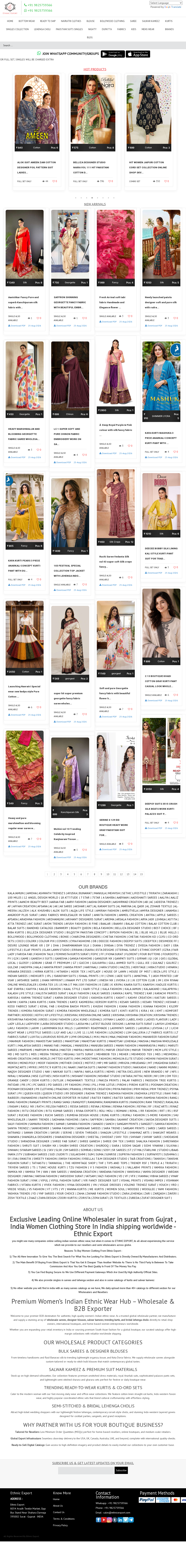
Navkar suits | (63, 1071)
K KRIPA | (117, 984)
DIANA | (98, 945)
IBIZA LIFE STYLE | (165, 971)
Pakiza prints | (110, 1080)
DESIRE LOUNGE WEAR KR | (27, 945)
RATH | (41, 1106)
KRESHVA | (72, 1015)
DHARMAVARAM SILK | (77, 945)
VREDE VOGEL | (18, 1189)
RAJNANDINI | (30, 1097)
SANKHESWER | (41, 1128)
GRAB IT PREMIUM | (59, 963)
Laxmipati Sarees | (124, 1028)
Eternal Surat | (128, 950)
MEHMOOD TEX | (143, 1054)
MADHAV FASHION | (130, 1037)
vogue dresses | (112, 1185)
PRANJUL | (77, 1089)
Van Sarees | (60, 1171)
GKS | (164, 958)
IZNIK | (111, 976)
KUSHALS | (97, 1019)
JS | (57, 984)
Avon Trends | (54, 923)
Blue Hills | (150, 932)
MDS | (35, 1054)
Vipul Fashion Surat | (67, 1180)
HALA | (38, 967)
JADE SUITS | (125, 976)
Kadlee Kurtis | (167, 984)
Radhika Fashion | (122, 1093)
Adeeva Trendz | (166, 902)
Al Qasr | (139, 906)
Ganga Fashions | (82, 958)
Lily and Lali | (64, 1032)
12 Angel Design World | (42, 897)
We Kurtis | (98, 1189)
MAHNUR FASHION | (22, 1041)
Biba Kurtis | (17, 932)
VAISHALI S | (118, 1167)
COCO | (21, 941)
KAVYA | (24, 1002)
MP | (100, 1063)
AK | (57, 906)
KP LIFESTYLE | (55, 1015)
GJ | (151, 958)
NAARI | (73, 1067)
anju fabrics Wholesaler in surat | (67, 915)
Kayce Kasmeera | (82, 1002)
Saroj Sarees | (168, 1128)
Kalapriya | (170, 989)
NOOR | (149, 1076)
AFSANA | (44, 906)
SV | (10, 1158)
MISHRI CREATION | (20, 1058)
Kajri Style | (92, 989)
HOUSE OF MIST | (141, 971)
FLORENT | (132, 954)
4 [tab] (92, 198)
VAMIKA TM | (34, 1171)
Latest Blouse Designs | (108, 1023)
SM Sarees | (72, 1150)
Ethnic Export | (151, 950)
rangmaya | (96, 1102)
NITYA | (139, 1076)
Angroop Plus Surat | (24, 915)
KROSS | (44, 1019)
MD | (11, 1054)
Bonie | (65, 936)
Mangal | (68, 1045)
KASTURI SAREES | (166, 997)
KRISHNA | (119, 1015)
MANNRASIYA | (148, 1045)
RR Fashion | (149, 1111)
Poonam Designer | (22, 1089)
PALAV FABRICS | (133, 1080)
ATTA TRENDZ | (18, 923)
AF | (10, 906)
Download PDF (18, 325)
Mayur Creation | (119, 1050)
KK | (153, 1010)
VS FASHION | (38, 1189)
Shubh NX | (50, 1145)
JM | (161, 980)
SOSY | (107, 1150)
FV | (10, 958)
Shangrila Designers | (38, 1137)
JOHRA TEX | (47, 984)
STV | (21, 1154)
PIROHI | (123, 1084)
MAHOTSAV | (73, 1041)
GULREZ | (172, 963)
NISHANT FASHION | (85, 1076)
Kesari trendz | (154, 1002)
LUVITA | (35, 1037)
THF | (102, 1163)
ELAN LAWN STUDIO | (57, 950)
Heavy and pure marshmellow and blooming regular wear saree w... (24, 823)
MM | (78, 1058)
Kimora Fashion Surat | (39, 1010)
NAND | (153, 1067)
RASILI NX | (28, 1106)
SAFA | (85, 1119)
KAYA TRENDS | (59, 1002)
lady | (174, 1019)
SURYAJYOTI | (155, 1154)
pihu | (87, 1084)
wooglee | (150, 1189)
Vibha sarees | (160, 1176)
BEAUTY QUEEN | (82, 928)
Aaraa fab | (58, 902)
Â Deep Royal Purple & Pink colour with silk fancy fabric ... (115, 430)
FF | (103, 954)
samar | (61, 1124)
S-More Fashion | (160, 1115)
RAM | (140, 1097)
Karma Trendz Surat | (38, 997)
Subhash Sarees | (37, 1154)
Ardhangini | (56, 919)
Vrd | (174, 1185)
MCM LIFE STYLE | (166, 1050)
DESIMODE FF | (169, 941)
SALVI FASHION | (18, 1124)
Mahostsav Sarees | (50, 1041)
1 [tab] (76, 198)
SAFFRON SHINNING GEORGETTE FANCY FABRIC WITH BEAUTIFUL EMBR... (70, 302)
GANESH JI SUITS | (43, 958)
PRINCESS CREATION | (98, 1089)
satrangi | (16, 1132)
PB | (24, 1084)
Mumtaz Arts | (18, 1067)
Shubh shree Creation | (77, 1145)
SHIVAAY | (136, 1137)
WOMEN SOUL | (117, 1189)
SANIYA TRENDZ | (19, 1128)
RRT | (163, 1111)
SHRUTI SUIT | (32, 1145)
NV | (157, 1076)
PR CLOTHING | (46, 1089)
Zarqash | (160, 1193)
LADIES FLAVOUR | (157, 1019)
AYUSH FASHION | (77, 923)
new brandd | (154, 1071)
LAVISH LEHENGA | (166, 1023)
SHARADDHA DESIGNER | (71, 1137)
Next (181, 134)
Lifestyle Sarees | (40, 1032)
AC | (152, 902)
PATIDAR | (14, 1084)
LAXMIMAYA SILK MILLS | (59, 1028)
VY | (64, 1189)
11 (114, 874)
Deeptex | (151, 941)
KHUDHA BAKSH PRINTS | (75, 1006)
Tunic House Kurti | (54, 1167)
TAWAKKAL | (56, 1163)
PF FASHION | (74, 1084)
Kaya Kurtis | (39, 1002)
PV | (21, 1093)
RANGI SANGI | (63, 1102)
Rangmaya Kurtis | (117, 1102)
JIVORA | (122, 980)
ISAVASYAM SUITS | (66, 976)
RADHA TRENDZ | (97, 1093)
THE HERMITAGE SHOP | (81, 1163)
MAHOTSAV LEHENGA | (123, 1041)
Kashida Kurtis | (103, 997)
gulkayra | (100, 963)
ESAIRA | (90, 950)
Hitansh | (63, 971)
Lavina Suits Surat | (140, 1023)
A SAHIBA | (110, 897)
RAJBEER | (14, 1097)
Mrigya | (125, 1063)
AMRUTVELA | (131, 910)
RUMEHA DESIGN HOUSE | (84, 1115)
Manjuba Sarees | (103, 1045)
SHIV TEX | (123, 1137)
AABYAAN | (124, 897)
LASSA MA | (83, 1023)
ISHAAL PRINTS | (90, 976)
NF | (168, 1071)
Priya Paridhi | (123, 1089)
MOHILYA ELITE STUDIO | (129, 1058)
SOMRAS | (87, 1150)
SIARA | (117, 1145)
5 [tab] (97, 198)
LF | (168, 1028)
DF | (49, 945)
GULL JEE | (145, 963)
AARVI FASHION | (77, 902)
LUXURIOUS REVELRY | (55, 1037)
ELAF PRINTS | (33, 950)
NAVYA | (79, 1071)
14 (135, 874)
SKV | (52, 1150)
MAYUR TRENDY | (143, 1050)
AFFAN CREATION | (25, 906)
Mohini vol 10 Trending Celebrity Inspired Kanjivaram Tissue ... (67, 834)
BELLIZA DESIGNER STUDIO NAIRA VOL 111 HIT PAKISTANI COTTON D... (35, 167)
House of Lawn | (116, 971)
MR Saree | (111, 1063)
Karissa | (14, 997)
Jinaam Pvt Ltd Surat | (82, 980)
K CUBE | (105, 984)
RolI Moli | (107, 1111)
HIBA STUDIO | (158, 967)
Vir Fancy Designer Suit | (102, 1180)
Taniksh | (160, 1158)
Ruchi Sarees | (56, 1115)
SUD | (53, 1154)
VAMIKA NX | (16, 1171)
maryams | (27, 1050)
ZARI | (148, 1193)
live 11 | (81, 1032)
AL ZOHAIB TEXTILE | (160, 906)
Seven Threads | (87, 1132)
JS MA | (65, 984)
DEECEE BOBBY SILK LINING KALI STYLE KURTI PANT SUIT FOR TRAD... (161, 553)
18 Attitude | (70, 897)
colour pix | (48, 941)
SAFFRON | (97, 1119)
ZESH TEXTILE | (18, 1198)
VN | (96, 1185)
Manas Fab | (52, 1045)
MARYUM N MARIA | (47, 1050)
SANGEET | (148, 1124)
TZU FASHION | (79, 1167)
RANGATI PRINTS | (41, 1102)
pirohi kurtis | (140, 1084)
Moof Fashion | (49, 1063)
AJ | (52, 906)
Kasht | (122, 997)
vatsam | (91, 1176)
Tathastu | (40, 1163)
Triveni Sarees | (20, 1167)
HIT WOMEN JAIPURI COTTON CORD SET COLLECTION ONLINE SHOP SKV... (92, 167)
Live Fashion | (98, 1032)
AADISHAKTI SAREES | (145, 897)
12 (121, 874)
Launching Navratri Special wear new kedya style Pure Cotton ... (24, 691)
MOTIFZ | (91, 1063)
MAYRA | (79, 1050)
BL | (138, 932)
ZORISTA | (85, 1198)
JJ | (130, 980)
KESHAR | (172, 1002)
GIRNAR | (143, 958)
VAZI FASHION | (108, 1176)
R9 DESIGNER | (75, 1093)
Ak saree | (67, 906)
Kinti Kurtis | (130, 1010)
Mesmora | (170, 1054)
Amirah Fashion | (109, 910)
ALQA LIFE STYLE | (83, 910)
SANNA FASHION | (64, 1128)
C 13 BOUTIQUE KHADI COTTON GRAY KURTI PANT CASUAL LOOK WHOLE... (161, 681)
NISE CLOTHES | (42, 1076)
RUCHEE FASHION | (32, 1115)
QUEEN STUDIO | (54, 1093)
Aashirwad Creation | (129, 902)
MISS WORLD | (42, 1058)
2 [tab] (81, 198)
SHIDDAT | (109, 1137)
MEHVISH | (115, 893)
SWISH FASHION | (70, 1158)
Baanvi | (119, 923)
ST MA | (138, 1150)
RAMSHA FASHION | (156, 1097)
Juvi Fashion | (89, 984)
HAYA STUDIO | (110, 967)
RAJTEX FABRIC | (103, 1097)
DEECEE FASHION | (111, 941)
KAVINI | (13, 1002)
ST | (131, 1150)
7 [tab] (108, 198)
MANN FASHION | (127, 1045)
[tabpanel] (39, 134)
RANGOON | (138, 1102)
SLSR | (60, 1150)
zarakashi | (170, 893)
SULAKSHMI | (79, 1154)
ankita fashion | (106, 915)
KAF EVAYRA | (17, 989)
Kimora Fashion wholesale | (78, 1010)
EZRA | (167, 950)
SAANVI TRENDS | (40, 1119)
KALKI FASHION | (80, 993)
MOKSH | (14, 1063)
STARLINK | (151, 1150)
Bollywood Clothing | (43, 936)
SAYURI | (56, 1132)
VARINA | (29, 1176)
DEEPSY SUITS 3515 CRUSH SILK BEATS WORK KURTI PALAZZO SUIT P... (161, 808)
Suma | (100, 1154)
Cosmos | (63, 941)
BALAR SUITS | (17, 928)
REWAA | (107, 1106)
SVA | (16, 1158)
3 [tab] (86, 198)
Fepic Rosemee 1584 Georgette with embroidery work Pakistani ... (147, 167)
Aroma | (110, 919)
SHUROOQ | (104, 1145)
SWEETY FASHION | (46, 1158)
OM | (163, 1076)
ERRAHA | (78, 950)
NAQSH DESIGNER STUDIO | (26, 1071)
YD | (35, 1193)
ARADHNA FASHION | (33, 919)
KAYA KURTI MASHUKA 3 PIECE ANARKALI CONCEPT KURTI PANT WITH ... (161, 438)
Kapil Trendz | (136, 993)
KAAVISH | (149, 984)
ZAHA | (81, 1193)
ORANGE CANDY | (20, 1080)
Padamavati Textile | (82, 1080)
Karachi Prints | (166, 993)
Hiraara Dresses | (21, 971)
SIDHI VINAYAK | (155, 1145)
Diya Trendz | (127, 945)
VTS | (57, 1189)
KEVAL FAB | (48, 1006)
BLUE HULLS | (169, 932)
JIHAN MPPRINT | (54, 980)
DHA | (57, 945)
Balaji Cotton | (137, 923)
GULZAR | (14, 967)
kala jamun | (134, 989)
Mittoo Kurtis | (63, 1058)
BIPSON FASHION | (122, 932)
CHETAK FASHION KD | (143, 936)
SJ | (46, 1150)
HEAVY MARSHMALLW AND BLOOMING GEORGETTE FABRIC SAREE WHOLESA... (24, 434)
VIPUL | (46, 1180)
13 (128, 874)
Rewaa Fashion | (125, 1106)
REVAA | (96, 1106)
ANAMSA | (172, 910)
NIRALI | (13, 1076)
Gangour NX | (105, 958)
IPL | (50, 976)
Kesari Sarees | (131, 1002)
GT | (76, 963)
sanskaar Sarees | (90, 1128)
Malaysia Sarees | (31, 1045)
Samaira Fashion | (42, 1124)
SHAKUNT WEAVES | (166, 1132)
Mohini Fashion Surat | (161, 1058)
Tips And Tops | (118, 1163)
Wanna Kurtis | (78, 1189)
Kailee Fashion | (51, 989)
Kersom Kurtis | (107, 1002)
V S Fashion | (100, 1167)
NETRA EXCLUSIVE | (131, 1071)
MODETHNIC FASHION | (97, 1058)
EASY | (168, 945)
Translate (176, 7)
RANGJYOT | (80, 1102)
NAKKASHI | (141, 1067)
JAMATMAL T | (143, 976)
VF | (127, 1176)
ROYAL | (135, 1111)
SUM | (92, 1154)
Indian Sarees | (19, 976)
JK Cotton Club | (145, 980)
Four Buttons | (151, 954)
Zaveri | (172, 1193)
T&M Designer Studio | (113, 1158)
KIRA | (145, 1010)
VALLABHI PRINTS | (140, 1167)
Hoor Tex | (79, 971)
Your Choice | (67, 1193)
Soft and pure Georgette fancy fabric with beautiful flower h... (114, 693)
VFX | (134, 1176)
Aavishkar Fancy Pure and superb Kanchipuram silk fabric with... (23, 302)
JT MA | (74, 984)
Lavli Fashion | (19, 1028)
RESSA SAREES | (80, 1106)
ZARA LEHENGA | (133, 1193)
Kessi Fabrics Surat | (24, 1006)
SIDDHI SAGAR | (133, 1145)
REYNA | (142, 1106)
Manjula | (101, 893)
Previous (8, 134)
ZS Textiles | (119, 1198)
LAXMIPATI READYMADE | (93, 1028)
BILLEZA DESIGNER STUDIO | (46, 932)
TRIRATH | (155, 893)
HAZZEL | (126, 967)
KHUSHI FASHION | (106, 1006)
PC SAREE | (40, 1084)
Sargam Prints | (135, 1128)
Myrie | (34, 1067)
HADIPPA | (27, 967)
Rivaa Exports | (87, 1111)
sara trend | (113, 1128)
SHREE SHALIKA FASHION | (144, 1141)
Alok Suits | (62, 910)
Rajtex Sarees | (125, 1097)
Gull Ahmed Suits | (123, 963)
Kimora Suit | (110, 1010)
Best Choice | (163, 928)
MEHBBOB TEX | (107, 1054)
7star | (97, 897)
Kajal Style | (73, 989)
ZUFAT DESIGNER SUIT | (156, 1198)
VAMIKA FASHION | (166, 1167)
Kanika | (119, 993)
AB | (147, 902)
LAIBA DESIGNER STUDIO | (58, 1023)
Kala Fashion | (113, 989)
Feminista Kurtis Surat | (73, 954)
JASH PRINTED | (163, 976)
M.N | (97, 1037)
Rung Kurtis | (112, 1115)
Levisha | (158, 1028)
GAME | (26, 958)
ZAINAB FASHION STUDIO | (104, 1193)
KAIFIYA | (32, 989)
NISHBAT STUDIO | (110, 1076)
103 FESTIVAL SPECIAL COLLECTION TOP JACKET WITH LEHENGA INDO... (69, 570)
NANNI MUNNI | (168, 1067)
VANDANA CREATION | (84, 1171)
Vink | (36, 1180)
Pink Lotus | (108, 1084)
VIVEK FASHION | (55, 1185)
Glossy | (25, 963)
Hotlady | (96, 971)
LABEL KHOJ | (136, 1019)
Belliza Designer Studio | (134, 928)
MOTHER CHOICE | (72, 1063)
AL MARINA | (125, 906)
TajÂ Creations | (141, 1158)
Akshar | (80, 906)
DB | (96, 941)
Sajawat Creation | (131, 1119)
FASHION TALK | (45, 954)
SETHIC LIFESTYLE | (135, 893)
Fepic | (95, 954)
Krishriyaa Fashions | (23, 1019)
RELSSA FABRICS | (58, 1106)
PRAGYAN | (63, 1089)
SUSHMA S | (171, 1154)
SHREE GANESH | (91, 1141)
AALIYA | (165, 897)
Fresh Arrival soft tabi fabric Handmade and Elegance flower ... (112, 302)
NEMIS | (112, 1071)
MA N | (105, 1037)
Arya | (145, 919)
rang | (174, 1097)
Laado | (121, 1019)
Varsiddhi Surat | (72, 1176)
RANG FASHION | (18, 1102)
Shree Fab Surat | (66, 1141)
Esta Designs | (106, 950)
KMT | (161, 1010)
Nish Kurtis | (62, 1076)
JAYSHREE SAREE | (29, 980)
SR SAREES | (120, 1150)
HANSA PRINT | (74, 967)
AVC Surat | (36, 923)
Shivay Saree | (153, 1137)
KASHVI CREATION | (141, 997)
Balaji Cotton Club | (163, 923)
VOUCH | (165, 1185)
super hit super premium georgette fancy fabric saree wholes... (68, 698)
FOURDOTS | (170, 954)
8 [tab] (114, 198)
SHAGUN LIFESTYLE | (115, 1132)
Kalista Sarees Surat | (52, 993)
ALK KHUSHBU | (42, 910)
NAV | (49, 1071)
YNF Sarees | (48, 1193)
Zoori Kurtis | (68, 1198)
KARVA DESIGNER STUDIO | (73, 997)
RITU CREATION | (34, 1111)
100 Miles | (16, 897)
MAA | (113, 1037)
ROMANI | (123, 1111)
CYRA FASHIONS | (81, 941)
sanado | (99, 1124)
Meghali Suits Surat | (79, 1054)
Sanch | (111, 1124)
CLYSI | (163, 936)
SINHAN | (14, 1150)
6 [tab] (103, 198)
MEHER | (125, 1054)
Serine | (69, 1132)
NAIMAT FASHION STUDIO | (115, 1067)
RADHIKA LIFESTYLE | (149, 1093)
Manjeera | (83, 1045)
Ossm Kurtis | (42, 1080)
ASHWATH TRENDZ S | (53, 893)
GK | (157, 958)
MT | (151, 1063)
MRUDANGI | (139, 1063)
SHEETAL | (95, 1137)
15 (141, 874)
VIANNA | (144, 1176)
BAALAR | (106, 923)
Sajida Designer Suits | (161, 1119)
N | (66, 1067)
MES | (159, 1054)
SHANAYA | (15, 1137)
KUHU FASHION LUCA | (65, 1019)
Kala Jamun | (17, 893)
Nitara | (128, 1076)
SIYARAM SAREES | (32, 1150)
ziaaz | (33, 1198)
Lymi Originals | (82, 1037)
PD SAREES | (56, 1084)
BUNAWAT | (86, 893)
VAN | (47, 1171)
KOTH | (40, 1015)
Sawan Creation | (37, 1132)
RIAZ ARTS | (162, 1106)
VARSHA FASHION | (47, 1176)
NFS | (174, 1071)
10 (108, 874)
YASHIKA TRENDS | (20, 1193)
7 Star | (86, 897)
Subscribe (121, 1470)
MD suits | (23, 1054)
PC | (30, 1084)
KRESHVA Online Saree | (96, 1015)
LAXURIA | (145, 1028)
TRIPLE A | (157, 1163)
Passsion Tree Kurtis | (161, 1080)
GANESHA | (62, 958)
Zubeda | (135, 1198)
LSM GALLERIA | (136, 1032)
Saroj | (153, 1128)
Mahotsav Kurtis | (95, 1041)
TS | (35, 1167)
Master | (66, 1050)
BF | (175, 928)
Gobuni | (38, 963)
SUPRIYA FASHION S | (133, 1154)
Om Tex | (172, 1076)
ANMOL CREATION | (132, 915)
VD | (122, 1176)
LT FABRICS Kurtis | (161, 1032)
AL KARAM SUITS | (105, 906)
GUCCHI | (85, 963)
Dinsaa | (110, 945)
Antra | (151, 915)
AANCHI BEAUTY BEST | (35, 902)
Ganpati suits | (126, 958)
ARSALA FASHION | (128, 919)
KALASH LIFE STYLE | (22, 993)
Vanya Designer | (155, 1171)
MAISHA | (144, 1041)
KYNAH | (110, 1019)
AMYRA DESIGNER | (153, 910)
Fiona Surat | (115, 954)
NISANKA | (25, 1076)
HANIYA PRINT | (54, 967)
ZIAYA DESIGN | (48, 1198)
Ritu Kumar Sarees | (61, 1111)
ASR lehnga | (158, 919)
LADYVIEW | (33, 1023)
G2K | (17, 958)
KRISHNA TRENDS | (166, 1015)
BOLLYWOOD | (17, 936)
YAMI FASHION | (168, 1189)
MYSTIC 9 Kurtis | (51, 1067)
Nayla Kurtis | (95, 1071)
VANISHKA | (135, 1171)
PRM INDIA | (142, 1089)
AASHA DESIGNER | (100, 902)
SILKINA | (172, 1145)
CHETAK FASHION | (116, 936)
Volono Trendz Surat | (141, 1185)
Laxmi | (36, 1028)
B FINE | (94, 923)
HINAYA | (172, 967)
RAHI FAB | (171, 1093)
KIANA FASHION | (131, 1006)
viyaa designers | (80, 1185)
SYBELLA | (89, 1158)
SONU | (98, 1150)
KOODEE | (28, 1015)
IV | (103, 976)
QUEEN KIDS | (33, 1093)
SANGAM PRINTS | (129, 1124)
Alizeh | (25, 910)
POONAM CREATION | (165, 1084)
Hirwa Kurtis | (45, 971)
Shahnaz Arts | (141, 1132)
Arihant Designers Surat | (85, 919)
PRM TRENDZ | (160, 1089)
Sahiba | (111, 1119)
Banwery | (63, 928)
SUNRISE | (112, 1154)
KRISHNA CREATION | (140, 1015)
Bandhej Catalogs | (41, 928)
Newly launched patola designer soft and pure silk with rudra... (161, 302)
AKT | (90, 906)
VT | (50, 1189)
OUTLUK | (60, 1080)
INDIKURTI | (38, 976)
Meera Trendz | (51, 1054)
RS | (170, 1111)
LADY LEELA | (17, 1023)
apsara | (14, 919)
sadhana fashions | (66, 1119)
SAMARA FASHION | (79, 1124)
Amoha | (33, 893)
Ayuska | (73, 893)
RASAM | (15, 1106)
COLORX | (32, 941)
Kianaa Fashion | (156, 1006)
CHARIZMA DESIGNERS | (87, 936)
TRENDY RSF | (140, 1163)
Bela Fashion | (104, 928)
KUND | (85, 1019)
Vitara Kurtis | (32, 1185)
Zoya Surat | (101, 1198)
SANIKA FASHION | (167, 1124)
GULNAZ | (159, 963)
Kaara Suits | (133, 984)
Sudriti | (63, 1154)
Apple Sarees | (167, 915)
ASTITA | (173, 919)
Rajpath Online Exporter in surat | (65, 1097)
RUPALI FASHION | (134, 1115)
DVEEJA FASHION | (151, 945)
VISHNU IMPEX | (155, 1180)
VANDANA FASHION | (113, 1171)
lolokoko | (117, 1032)
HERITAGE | (140, 967)
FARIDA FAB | (25, 954)
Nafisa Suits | (88, 1067)
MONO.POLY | (29, 1063)
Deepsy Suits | (134, 941)
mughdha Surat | (166, 1063)
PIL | (95, 1084)
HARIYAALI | (92, 967)
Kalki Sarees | (102, 993)
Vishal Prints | (132, 1180)
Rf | (151, 1106)
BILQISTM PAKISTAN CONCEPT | (88, 932)
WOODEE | (135, 1189)
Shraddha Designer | (36, 1141)
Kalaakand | (153, 989)
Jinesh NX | (107, 980)
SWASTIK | (27, 1158)
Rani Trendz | (156, 1102)
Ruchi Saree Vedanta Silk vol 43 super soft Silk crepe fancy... (115, 561)
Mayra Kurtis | (95, 1050)
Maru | (163, 1045)
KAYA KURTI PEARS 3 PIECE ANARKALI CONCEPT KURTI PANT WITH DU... (24, 565)
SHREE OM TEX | (115, 1141)
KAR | (151, 993)
